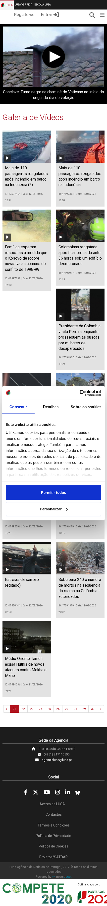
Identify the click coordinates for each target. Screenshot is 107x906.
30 (93, 709)
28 (75, 709)
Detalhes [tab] (50, 407)
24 (40, 709)
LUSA (9, 5)
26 (58, 709)
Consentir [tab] (18, 407)
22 (23, 709)
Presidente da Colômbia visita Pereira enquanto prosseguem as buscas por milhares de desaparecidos (79, 337)
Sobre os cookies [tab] (86, 407)
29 (84, 709)
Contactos (54, 814)
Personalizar (51, 509)
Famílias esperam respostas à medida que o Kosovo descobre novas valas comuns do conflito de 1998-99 (26, 258)
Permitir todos (53, 492)
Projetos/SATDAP (53, 857)
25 (49, 709)
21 (14, 709)
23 (32, 709)
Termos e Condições (54, 825)
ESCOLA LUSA (42, 4)
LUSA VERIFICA (23, 4)
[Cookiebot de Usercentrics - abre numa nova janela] (79, 393)
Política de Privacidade (53, 836)
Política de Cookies (53, 846)
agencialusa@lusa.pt (57, 760)
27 (66, 709)
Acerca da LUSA (52, 804)
